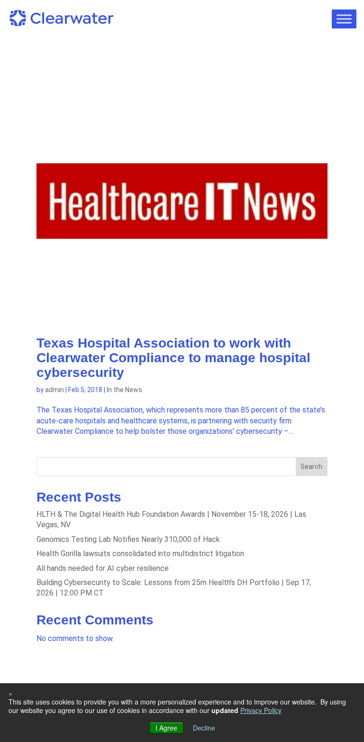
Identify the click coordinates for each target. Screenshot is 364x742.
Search (311, 466)
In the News (124, 390)
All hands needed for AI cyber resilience (102, 568)
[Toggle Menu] (344, 18)
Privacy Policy (261, 710)
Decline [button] (204, 728)
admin (54, 390)
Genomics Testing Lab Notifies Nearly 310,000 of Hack (128, 539)
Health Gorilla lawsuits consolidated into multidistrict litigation (140, 553)
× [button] (10, 693)
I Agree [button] (166, 728)
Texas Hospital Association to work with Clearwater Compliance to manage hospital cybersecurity (173, 358)
